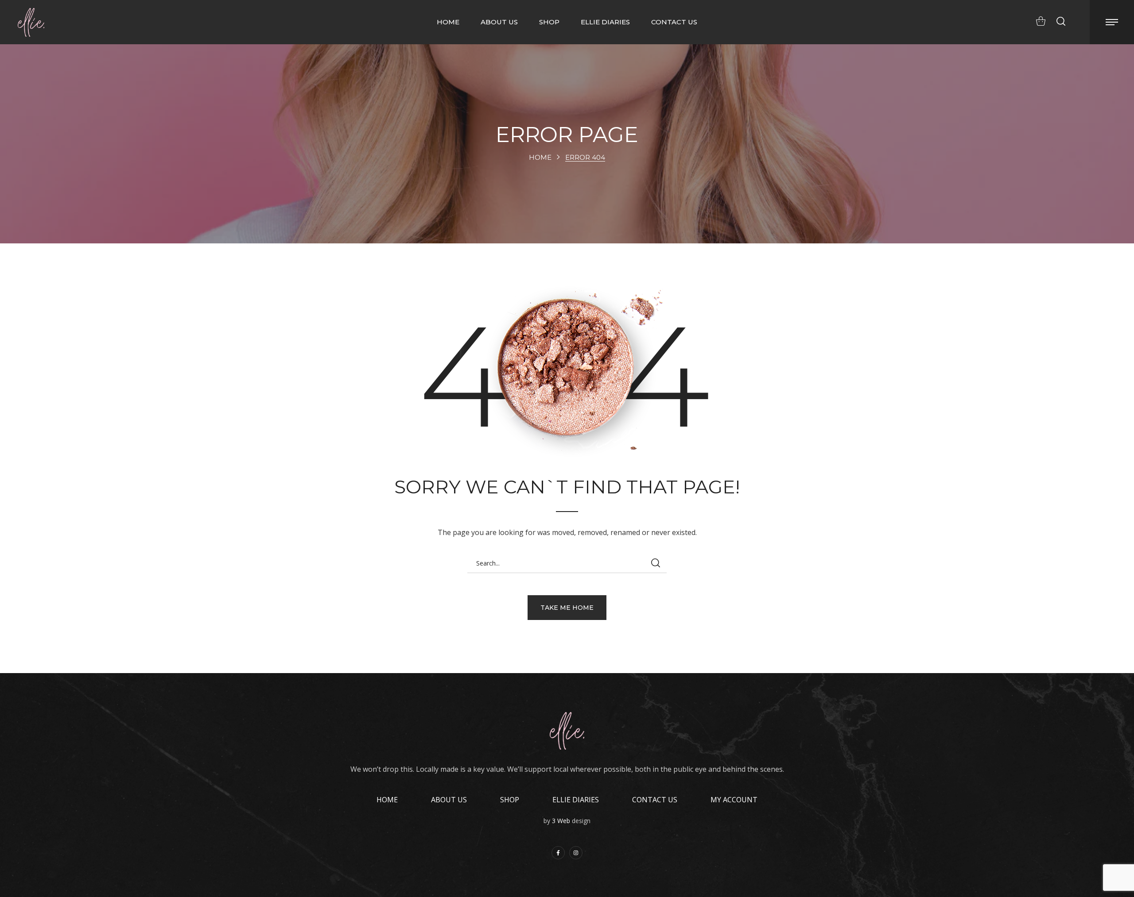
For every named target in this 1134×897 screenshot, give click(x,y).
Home (540, 157)
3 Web (561, 820)
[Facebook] (558, 852)
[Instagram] (576, 852)
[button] (1038, 21)
